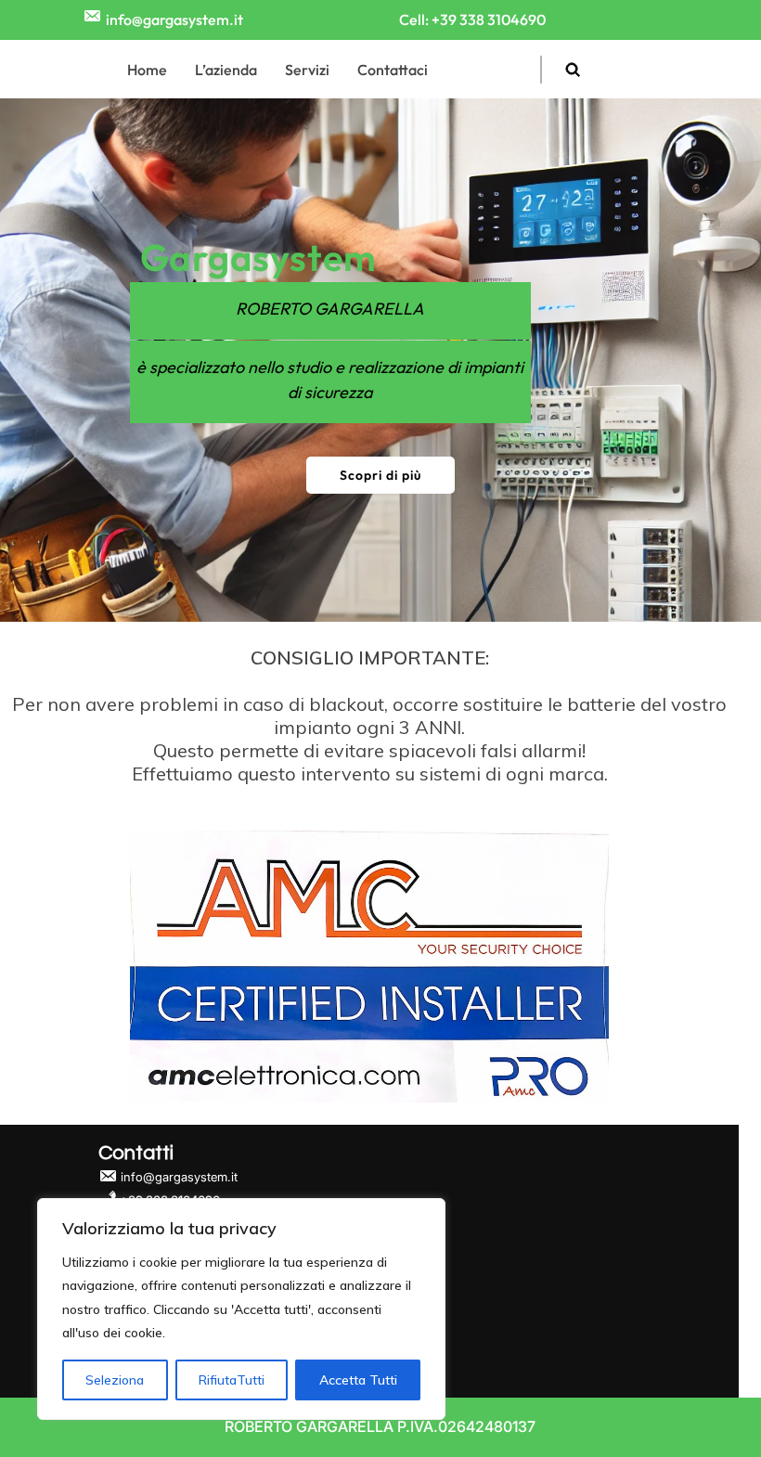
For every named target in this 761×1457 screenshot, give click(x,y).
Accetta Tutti (358, 1380)
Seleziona (114, 1380)
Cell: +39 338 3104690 (472, 19)
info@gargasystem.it (174, 19)
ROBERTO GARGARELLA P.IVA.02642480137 (380, 1426)
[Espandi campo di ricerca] (573, 69)
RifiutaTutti (231, 1380)
